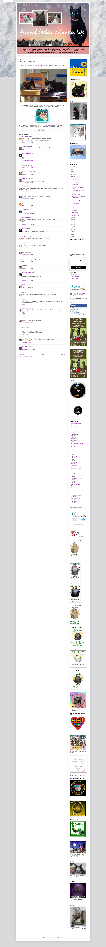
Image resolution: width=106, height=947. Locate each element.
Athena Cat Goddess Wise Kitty (28, 272)
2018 (72, 219)
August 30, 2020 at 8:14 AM (27, 182)
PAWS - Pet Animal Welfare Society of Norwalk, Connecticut (79, 311)
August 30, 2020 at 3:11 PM (27, 240)
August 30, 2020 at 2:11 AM (27, 149)
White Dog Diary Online (76, 484)
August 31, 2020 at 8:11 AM (27, 288)
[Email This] (39, 130)
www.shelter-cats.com (27, 308)
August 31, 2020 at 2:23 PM (27, 315)
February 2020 (75, 214)
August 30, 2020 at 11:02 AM (28, 205)
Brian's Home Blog (26, 178)
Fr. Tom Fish (24, 284)
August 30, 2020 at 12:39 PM (28, 232)
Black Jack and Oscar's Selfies (78, 190)
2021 (72, 174)
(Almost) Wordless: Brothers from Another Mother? (78, 197)
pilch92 (23, 243)
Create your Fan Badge (83, 314)
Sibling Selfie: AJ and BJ (76, 185)
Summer (24, 164)
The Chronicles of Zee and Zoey (77, 478)
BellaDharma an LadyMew (27, 326)
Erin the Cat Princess (26, 153)
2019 (72, 217)
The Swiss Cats (25, 236)
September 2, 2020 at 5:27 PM (28, 334)
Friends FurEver (74, 434)
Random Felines (74, 472)
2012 (72, 229)
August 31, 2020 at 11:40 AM (28, 304)
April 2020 (74, 210)
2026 (72, 166)
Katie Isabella (25, 228)
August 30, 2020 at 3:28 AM (27, 167)
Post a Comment (24, 352)
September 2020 (75, 182)
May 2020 (74, 208)
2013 (72, 227)
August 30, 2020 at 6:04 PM (27, 247)
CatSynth (73, 446)
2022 (72, 172)
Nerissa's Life (74, 465)
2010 (72, 232)
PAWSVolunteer (75, 274)
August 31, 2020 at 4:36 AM (27, 280)
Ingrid (23, 318)
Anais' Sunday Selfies (76, 194)
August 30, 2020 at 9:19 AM (27, 198)
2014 (72, 226)
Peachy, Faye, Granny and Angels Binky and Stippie (32, 338)
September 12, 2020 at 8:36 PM (28, 349)
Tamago (24, 209)
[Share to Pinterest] (44, 130)
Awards (24, 55)
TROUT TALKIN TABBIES (76, 468)
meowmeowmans (26, 346)
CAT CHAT (73, 481)
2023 (72, 171)
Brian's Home (74, 440)
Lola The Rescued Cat (75, 498)
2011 (72, 231)
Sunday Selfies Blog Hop (46, 125)
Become (73, 307)
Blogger (61, 937)
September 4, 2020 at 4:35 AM (28, 342)
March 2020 (74, 212)
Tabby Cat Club (74, 501)
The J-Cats (24, 195)
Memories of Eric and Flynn (28, 171)
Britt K (23, 299)
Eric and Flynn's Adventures (77, 487)
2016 (72, 222)
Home (19, 55)
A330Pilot (52, 937)
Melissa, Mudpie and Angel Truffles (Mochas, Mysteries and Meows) (36, 251)
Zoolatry (72, 459)
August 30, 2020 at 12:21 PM (28, 224)
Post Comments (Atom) (28, 356)
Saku (23, 292)
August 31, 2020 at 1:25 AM (27, 268)
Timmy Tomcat (25, 186)
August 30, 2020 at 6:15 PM (27, 254)
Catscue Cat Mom (26, 202)
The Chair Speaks (26, 146)
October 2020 (74, 181)
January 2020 (75, 215)
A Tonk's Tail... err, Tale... (76, 495)
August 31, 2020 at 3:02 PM (27, 322)
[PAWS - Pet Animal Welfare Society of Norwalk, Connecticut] (72, 312)
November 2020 (75, 179)
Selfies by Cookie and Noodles (78, 199)
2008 (72, 236)
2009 (72, 234)
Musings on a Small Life (76, 453)
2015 (72, 224)
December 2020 (75, 177)
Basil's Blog (73, 437)
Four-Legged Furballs (75, 449)
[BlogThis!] (40, 130)
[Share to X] (41, 130)
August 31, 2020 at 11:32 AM (28, 295)
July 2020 (74, 205)
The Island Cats (25, 258)
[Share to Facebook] (43, 130)
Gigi (23, 265)
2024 (72, 169)
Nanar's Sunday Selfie (76, 203)
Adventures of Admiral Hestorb (77, 475)
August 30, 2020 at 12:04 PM (28, 213)
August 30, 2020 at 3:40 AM (27, 174)
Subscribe (78, 267)
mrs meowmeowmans (76, 278)
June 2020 (74, 207)
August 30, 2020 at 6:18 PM (27, 261)
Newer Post (21, 354)
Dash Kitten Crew (26, 136)
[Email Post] (37, 130)
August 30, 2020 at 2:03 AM (27, 142)
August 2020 (74, 184)
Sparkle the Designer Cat (76, 423)
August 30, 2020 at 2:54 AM (27, 160)
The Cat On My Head (75, 426)
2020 (72, 176)
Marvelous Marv (25, 217)
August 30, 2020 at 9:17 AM (27, 191)
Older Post (63, 354)
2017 (72, 221)
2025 (72, 167)
